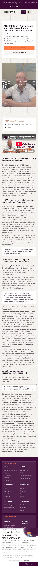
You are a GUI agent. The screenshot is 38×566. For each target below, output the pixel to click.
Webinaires (7, 496)
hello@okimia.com (9, 525)
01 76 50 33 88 (8, 528)
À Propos (23, 491)
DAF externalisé (25, 478)
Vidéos (22, 510)
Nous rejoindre (24, 494)
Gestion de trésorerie (10, 470)
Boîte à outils (8, 491)
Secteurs (23, 507)
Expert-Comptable (26, 476)
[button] (33, 12)
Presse (22, 496)
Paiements (7, 473)
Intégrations (7, 480)
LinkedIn (24, 527)
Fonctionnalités (25, 505)
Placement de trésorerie (8, 476)
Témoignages (24, 470)
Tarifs (22, 488)
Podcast (6, 494)
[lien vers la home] (9, 12)
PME (21, 473)
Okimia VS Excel (9, 507)
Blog (5, 488)
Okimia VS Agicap (9, 505)
